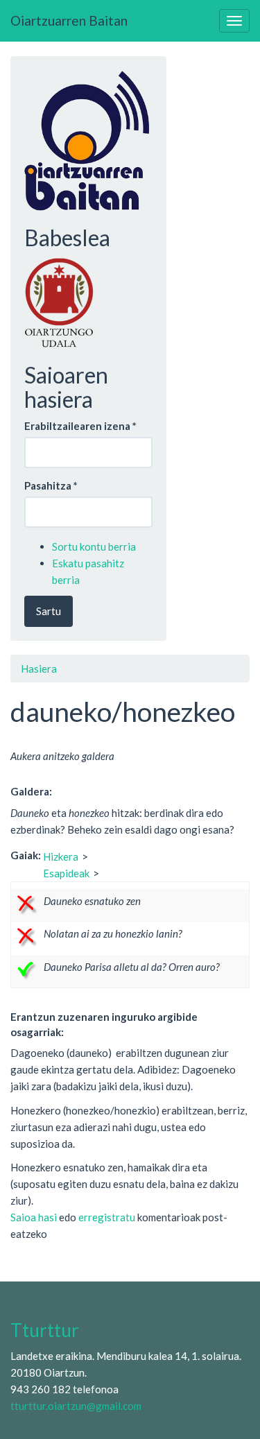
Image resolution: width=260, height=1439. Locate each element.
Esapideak (66, 873)
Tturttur (44, 1330)
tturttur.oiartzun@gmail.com (75, 1405)
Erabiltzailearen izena (80, 426)
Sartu (48, 611)
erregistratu (106, 1217)
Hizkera (60, 856)
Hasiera (39, 668)
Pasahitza (51, 485)
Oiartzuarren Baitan (69, 20)
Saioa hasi (33, 1217)
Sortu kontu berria (94, 546)
